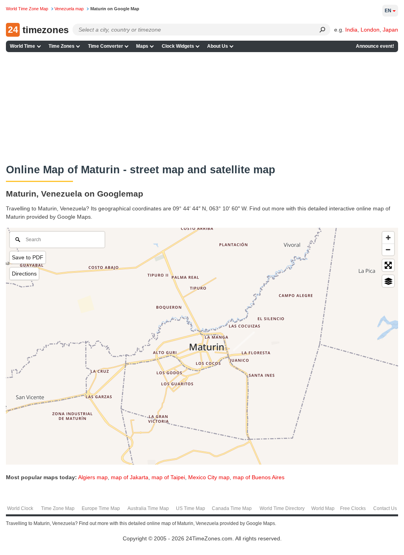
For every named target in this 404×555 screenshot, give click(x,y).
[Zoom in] (388, 238)
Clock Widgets (178, 46)
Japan (390, 29)
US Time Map (190, 508)
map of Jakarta (129, 477)
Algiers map (93, 477)
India (351, 29)
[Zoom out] (388, 249)
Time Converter (105, 46)
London (370, 29)
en (388, 10)
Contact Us (385, 508)
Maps (142, 46)
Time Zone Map (58, 508)
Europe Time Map (101, 508)
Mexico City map (209, 477)
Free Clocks (353, 508)
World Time (22, 46)
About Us (217, 46)
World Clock (20, 508)
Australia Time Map (148, 508)
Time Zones (62, 46)
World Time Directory (282, 508)
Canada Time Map (232, 508)
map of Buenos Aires (258, 477)
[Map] (202, 346)
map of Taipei (168, 477)
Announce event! (375, 46)
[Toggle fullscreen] (388, 265)
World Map (323, 508)
